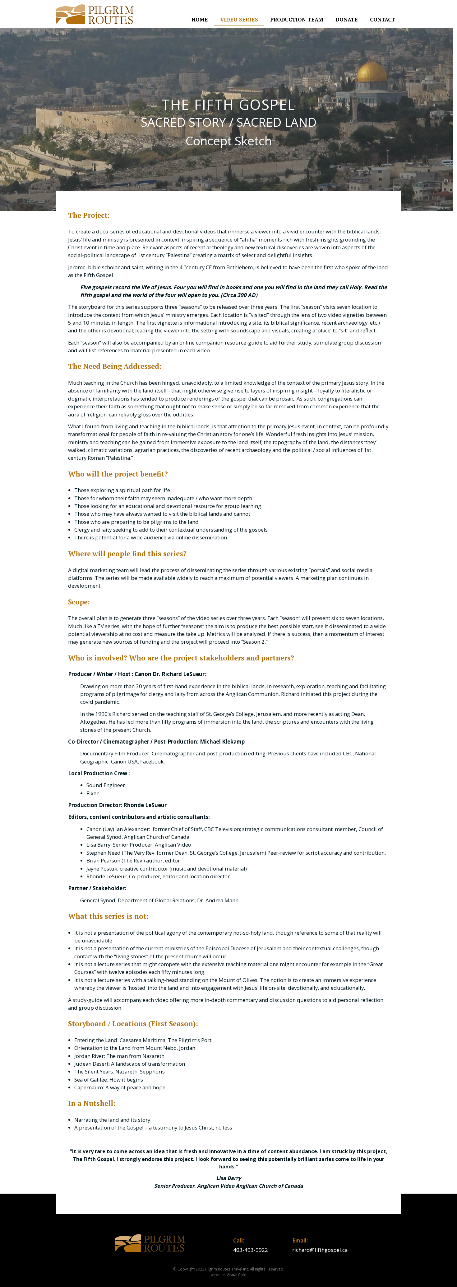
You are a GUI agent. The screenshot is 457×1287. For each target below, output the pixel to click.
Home (200, 19)
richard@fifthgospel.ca (320, 1249)
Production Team (296, 19)
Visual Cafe (236, 1274)
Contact (382, 19)
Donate (346, 19)
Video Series (239, 19)
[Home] (95, 14)
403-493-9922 (250, 1249)
